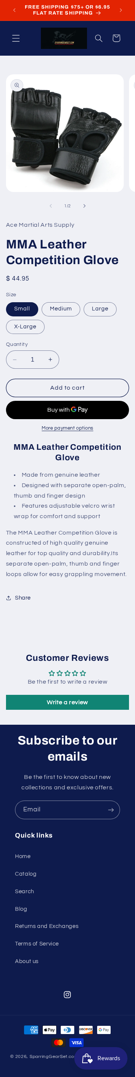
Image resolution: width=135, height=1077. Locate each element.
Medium (61, 309)
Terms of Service (37, 944)
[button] (15, 38)
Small (22, 309)
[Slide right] (84, 206)
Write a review (67, 702)
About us (27, 961)
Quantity (17, 344)
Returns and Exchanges (46, 926)
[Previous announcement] (14, 10)
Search (24, 891)
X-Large (25, 326)
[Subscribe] (111, 810)
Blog (21, 909)
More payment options (67, 428)
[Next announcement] (120, 10)
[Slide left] (50, 206)
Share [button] (23, 598)
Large (100, 309)
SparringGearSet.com (54, 1057)
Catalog (25, 874)
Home (23, 856)
